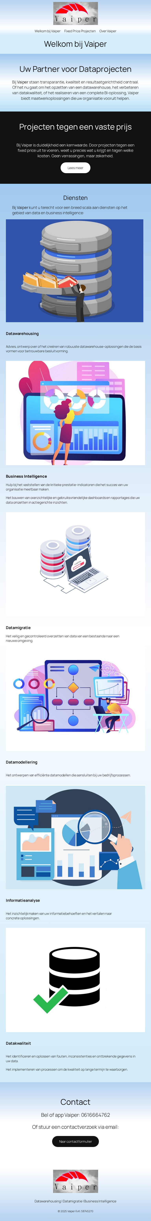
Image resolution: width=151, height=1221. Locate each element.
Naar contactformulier (75, 1141)
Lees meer (75, 168)
